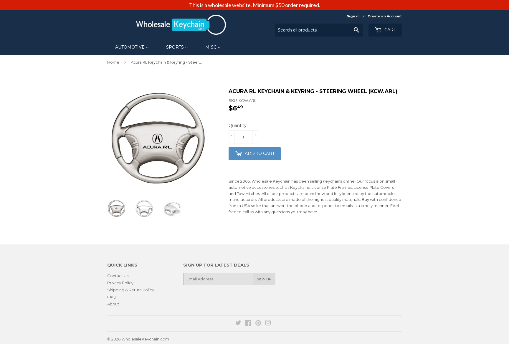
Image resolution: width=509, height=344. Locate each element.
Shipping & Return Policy (130, 289)
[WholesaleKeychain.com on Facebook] (248, 323)
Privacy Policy (120, 282)
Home (113, 62)
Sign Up (264, 279)
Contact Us (117, 275)
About (113, 304)
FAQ (111, 297)
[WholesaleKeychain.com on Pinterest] (258, 323)
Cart (389, 29)
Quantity (238, 125)
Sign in (353, 16)
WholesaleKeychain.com (145, 339)
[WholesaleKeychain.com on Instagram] (268, 323)
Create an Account (385, 16)
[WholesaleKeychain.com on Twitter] (238, 323)
